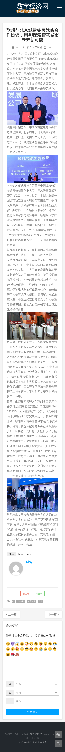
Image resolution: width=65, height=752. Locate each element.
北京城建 (21, 601)
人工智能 (37, 47)
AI (13, 601)
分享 (39, 593)
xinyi (48, 47)
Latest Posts (24, 554)
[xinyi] (16, 568)
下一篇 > (53, 614)
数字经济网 (35, 733)
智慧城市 (32, 601)
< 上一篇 (11, 614)
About (12, 554)
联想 (40, 601)
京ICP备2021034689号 (32, 742)
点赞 (27, 593)
